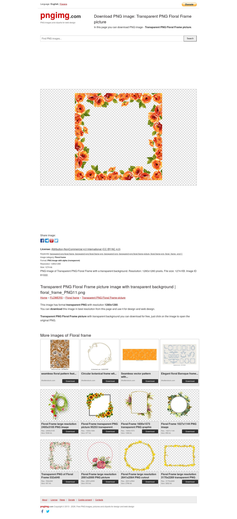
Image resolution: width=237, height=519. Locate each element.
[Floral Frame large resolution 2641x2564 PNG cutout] (139, 455)
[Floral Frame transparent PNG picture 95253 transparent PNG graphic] (99, 405)
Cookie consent (85, 499)
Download (70, 381)
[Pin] (52, 241)
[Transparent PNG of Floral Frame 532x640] (60, 455)
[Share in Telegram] (47, 241)
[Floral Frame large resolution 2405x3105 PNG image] (60, 405)
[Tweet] (56, 241)
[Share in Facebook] (42, 241)
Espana (63, 3)
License (54, 499)
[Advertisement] (118, 66)
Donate (71, 499)
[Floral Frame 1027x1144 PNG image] (179, 405)
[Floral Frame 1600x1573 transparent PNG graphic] (139, 405)
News (62, 499)
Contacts (99, 499)
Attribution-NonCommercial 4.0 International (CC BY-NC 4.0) (85, 249)
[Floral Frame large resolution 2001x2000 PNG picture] (99, 455)
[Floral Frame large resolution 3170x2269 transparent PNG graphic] (179, 455)
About (44, 499)
